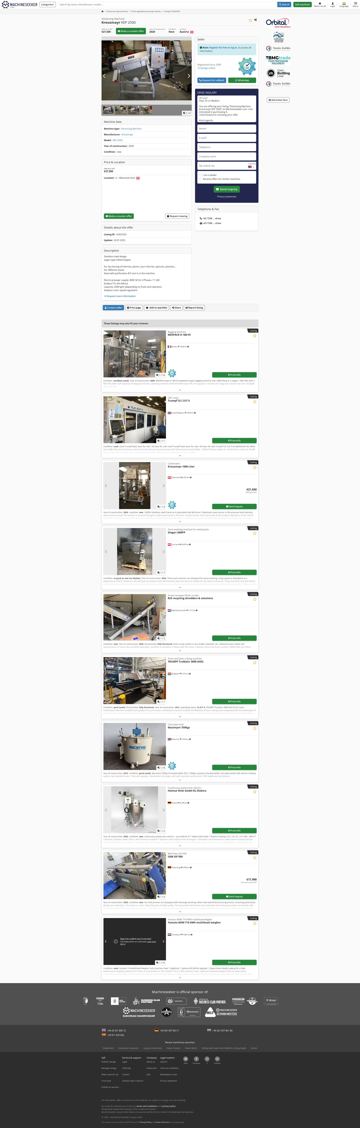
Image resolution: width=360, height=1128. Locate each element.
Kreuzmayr (127, 134)
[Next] (188, 76)
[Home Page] (103, 11)
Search (285, 4)
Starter (254, 1048)
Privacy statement (226, 196)
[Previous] (104, 76)
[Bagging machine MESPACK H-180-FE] (135, 353)
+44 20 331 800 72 (116, 1030)
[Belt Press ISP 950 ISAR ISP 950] (135, 875)
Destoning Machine (131, 128)
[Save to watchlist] (250, 20)
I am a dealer (210, 175)
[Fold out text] (180, 390)
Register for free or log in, (223, 47)
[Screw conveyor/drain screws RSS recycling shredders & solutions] (135, 617)
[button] (355, 4)
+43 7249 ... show (212, 218)
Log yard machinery (152, 1048)
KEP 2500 (117, 140)
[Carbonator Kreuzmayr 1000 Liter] (135, 485)
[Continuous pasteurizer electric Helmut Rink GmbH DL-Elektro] (135, 809)
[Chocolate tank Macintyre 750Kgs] (135, 746)
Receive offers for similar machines (221, 179)
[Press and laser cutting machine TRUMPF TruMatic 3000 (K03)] (135, 680)
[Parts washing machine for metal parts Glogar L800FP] (135, 551)
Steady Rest (108, 1048)
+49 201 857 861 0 (169, 1030)
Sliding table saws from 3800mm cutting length (224, 1048)
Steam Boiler (191, 1048)
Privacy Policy (145, 1122)
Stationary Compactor (128, 1048)
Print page (135, 307)
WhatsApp (243, 80)
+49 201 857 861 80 (222, 1030)
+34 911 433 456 (115, 1035)
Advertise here (279, 100)
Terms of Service (162, 1122)
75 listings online (206, 68)
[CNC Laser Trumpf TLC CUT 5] (135, 419)
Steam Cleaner (173, 1048)
